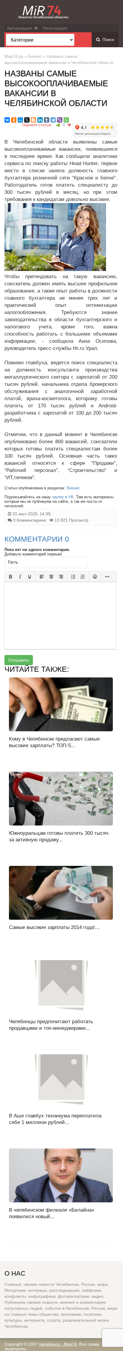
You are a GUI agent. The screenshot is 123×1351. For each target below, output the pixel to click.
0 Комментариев (29, 520)
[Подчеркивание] (29, 577)
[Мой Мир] (20, 120)
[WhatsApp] (66, 120)
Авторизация (20, 28)
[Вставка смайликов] (95, 577)
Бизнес (35, 56)
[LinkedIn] (40, 120)
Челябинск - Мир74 (58, 1344)
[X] (27, 120)
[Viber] (59, 120)
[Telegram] (53, 120)
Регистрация (55, 28)
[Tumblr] (46, 120)
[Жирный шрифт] (10, 577)
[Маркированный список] (73, 577)
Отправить (18, 660)
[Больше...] (107, 577)
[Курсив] (20, 577)
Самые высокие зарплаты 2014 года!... (54, 927)
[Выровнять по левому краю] (42, 577)
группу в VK (63, 497)
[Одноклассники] (13, 120)
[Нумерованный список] (83, 577)
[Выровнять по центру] (51, 577)
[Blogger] (33, 120)
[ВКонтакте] (7, 120)
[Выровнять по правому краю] (61, 577)
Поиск (107, 39)
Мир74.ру (13, 56)
